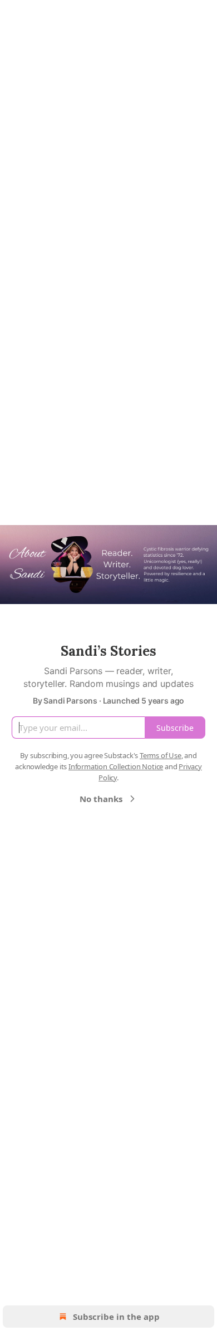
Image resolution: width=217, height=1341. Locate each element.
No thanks (101, 798)
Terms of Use (160, 755)
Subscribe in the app (116, 1316)
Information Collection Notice (115, 766)
